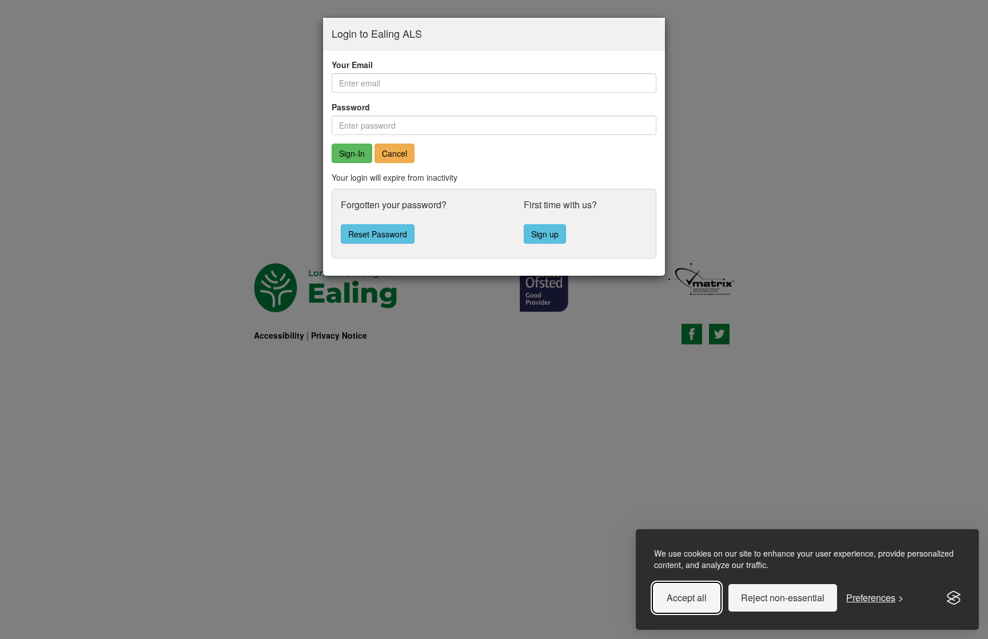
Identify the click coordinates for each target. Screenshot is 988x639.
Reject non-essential (782, 597)
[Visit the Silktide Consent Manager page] (954, 598)
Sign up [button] (545, 234)
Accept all (687, 597)
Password (351, 107)
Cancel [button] (394, 153)
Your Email (352, 64)
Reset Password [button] (377, 234)
